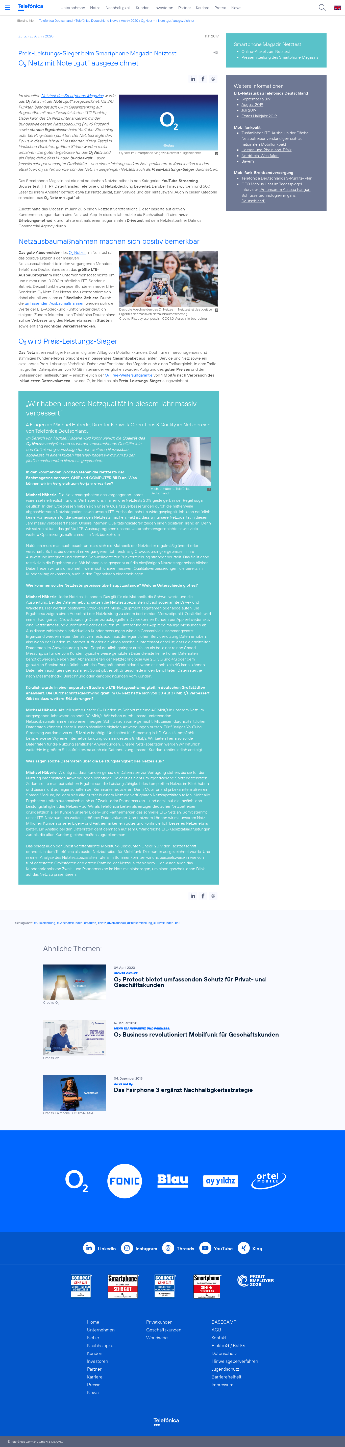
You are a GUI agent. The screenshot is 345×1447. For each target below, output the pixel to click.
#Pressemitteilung (139, 923)
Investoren (164, 7)
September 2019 (255, 98)
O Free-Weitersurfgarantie (129, 375)
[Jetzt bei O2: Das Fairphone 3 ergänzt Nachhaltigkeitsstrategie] (170, 1095)
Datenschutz (224, 1353)
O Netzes (77, 252)
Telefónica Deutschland (56, 20)
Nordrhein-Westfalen (260, 155)
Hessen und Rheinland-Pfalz (266, 149)
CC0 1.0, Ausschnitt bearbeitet (184, 318)
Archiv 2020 (129, 20)
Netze (95, 7)
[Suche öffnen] (322, 7)
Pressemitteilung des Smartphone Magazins (279, 57)
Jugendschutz (225, 1369)
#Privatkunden (164, 923)
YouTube (223, 1249)
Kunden (143, 7)
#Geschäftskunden (70, 923)
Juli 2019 (248, 110)
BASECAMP (224, 1322)
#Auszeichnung (44, 923)
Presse (220, 7)
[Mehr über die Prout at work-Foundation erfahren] (255, 1287)
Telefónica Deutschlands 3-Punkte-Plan (276, 178)
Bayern (247, 161)
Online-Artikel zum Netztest (265, 51)
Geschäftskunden (163, 1330)
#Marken (90, 923)
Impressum (222, 1385)
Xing (257, 1249)
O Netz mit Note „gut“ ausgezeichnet (167, 20)
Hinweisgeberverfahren (235, 1361)
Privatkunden (159, 1322)
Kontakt (219, 1338)
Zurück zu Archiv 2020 (36, 36)
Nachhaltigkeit (118, 7)
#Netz (102, 923)
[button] (192, 79)
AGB (216, 1330)
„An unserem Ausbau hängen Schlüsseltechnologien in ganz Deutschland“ (275, 195)
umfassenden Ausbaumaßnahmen (55, 303)
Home (93, 1322)
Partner (184, 7)
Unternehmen (73, 7)
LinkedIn (107, 1249)
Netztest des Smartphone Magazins (72, 95)
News (236, 7)
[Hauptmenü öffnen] (7, 7)
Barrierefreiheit (226, 1377)
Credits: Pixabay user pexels (139, 318)
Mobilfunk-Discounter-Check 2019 (132, 845)
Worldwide (157, 1338)
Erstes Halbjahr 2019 (259, 115)
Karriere (202, 7)
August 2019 (252, 104)
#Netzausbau (116, 923)
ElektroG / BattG (228, 1345)
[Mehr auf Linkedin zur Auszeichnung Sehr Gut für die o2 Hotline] (166, 1287)
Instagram (146, 1249)
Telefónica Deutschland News (97, 20)
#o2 (177, 923)
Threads (185, 1249)
